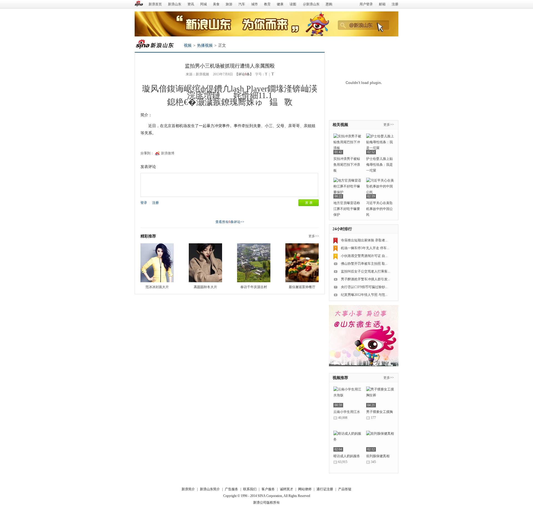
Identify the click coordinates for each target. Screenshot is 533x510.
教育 (267, 4)
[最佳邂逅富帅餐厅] (302, 262)
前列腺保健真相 (377, 456)
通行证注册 (324, 489)
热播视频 (205, 45)
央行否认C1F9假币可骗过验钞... (364, 287)
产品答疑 (344, 489)
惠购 (329, 4)
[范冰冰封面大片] (157, 262)
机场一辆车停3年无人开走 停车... (365, 248)
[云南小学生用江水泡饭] (347, 397)
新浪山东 (174, 4)
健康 (280, 4)
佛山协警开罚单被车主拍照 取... (364, 264)
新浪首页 (155, 4)
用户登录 (366, 4)
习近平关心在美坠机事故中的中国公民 (379, 209)
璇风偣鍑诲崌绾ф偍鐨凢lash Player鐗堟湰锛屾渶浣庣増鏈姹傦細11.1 (229, 92)
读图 (293, 4)
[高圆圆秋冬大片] (205, 262)
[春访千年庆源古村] (253, 262)
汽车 (241, 4)
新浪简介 (188, 489)
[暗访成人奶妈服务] (347, 441)
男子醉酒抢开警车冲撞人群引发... (365, 279)
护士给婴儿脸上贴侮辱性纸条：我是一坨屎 (379, 164)
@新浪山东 (311, 4)
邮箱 (382, 4)
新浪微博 (167, 153)
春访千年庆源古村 (253, 287)
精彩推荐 (148, 236)
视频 (188, 45)
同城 (203, 4)
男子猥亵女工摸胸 (379, 412)
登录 (143, 203)
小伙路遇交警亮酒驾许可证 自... (364, 256)
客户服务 (268, 489)
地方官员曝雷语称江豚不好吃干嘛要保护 (346, 209)
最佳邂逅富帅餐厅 (302, 287)
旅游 (229, 4)
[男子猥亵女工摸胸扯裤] (380, 397)
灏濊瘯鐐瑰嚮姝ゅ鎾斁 (244, 102)
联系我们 (250, 489)
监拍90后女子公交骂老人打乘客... (365, 271)
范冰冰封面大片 (157, 287)
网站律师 (304, 489)
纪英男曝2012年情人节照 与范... (364, 295)
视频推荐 (340, 378)
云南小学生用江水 (346, 412)
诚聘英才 (286, 489)
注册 (395, 4)
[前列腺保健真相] (380, 441)
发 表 (309, 203)
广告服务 (231, 489)
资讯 (190, 4)
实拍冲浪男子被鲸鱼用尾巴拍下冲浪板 (346, 164)
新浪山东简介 (210, 489)
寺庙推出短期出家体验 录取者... (364, 240)
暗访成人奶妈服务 (346, 456)
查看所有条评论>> (229, 222)
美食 (216, 4)
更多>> (313, 236)
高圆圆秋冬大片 (205, 287)
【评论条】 (244, 74)
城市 (254, 4)
